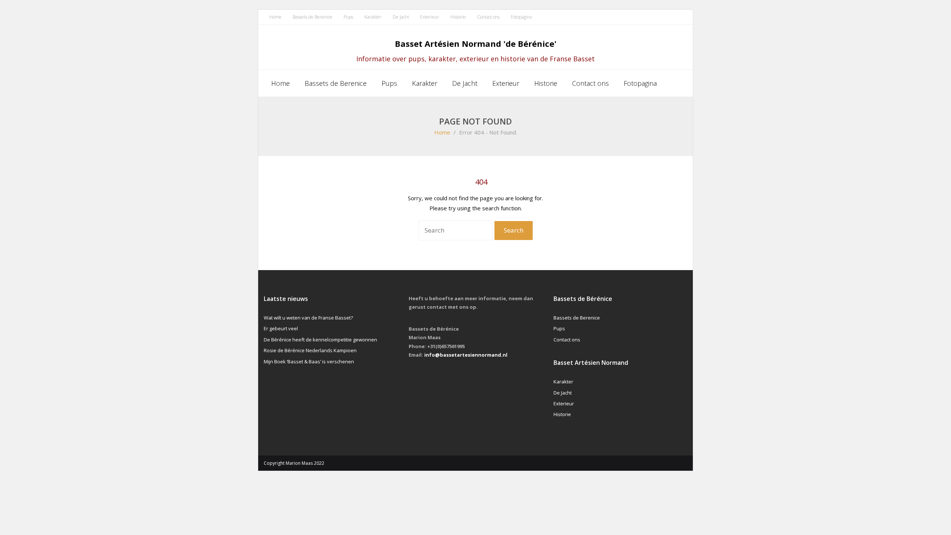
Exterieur (429, 17)
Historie (458, 17)
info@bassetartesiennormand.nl (465, 354)
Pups (348, 17)
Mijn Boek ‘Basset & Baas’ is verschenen (309, 361)
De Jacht (401, 17)
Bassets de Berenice (312, 17)
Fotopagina (521, 17)
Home (275, 17)
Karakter (373, 17)
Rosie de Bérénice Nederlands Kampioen (310, 350)
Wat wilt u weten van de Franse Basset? (308, 317)
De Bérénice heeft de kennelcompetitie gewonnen (320, 339)
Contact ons (488, 17)
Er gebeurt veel (281, 328)
